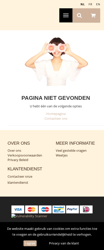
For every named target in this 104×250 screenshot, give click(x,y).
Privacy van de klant (64, 243)
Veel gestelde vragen (71, 150)
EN (98, 4)
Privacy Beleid (18, 160)
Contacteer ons (55, 118)
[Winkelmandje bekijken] (93, 15)
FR (90, 4)
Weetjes (62, 155)
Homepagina (56, 113)
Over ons (14, 150)
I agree (30, 243)
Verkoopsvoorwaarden (25, 155)
